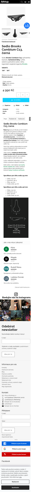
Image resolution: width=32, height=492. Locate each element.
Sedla (17, 109)
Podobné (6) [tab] (12, 119)
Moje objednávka (7, 386)
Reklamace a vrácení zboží (9, 378)
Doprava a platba (7, 374)
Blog (3, 372)
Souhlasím (15, 487)
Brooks (24, 64)
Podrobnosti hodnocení (8, 41)
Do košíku (17, 100)
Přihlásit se (8, 354)
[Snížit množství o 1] (18, 95)
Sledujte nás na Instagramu (16, 297)
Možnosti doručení (7, 77)
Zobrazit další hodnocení (22, 287)
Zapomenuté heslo (7, 437)
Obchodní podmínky (8, 376)
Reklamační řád (6, 380)
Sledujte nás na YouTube (11, 406)
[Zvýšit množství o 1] (27, 95)
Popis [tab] (5, 119)
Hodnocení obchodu (8, 369)
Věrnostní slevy (6, 384)
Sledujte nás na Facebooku (12, 401)
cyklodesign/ (8, 404)
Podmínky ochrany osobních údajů (12, 382)
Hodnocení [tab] (21, 119)
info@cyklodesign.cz (10, 395)
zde (20, 477)
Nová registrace (6, 435)
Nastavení (15, 482)
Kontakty (4, 367)
